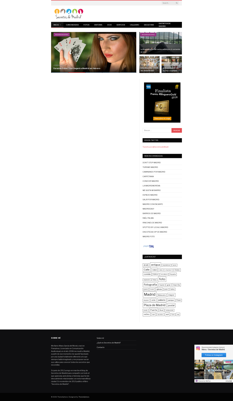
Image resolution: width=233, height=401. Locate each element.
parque (171, 300)
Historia (98, 25)
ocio (153, 300)
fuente (162, 285)
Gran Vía (176, 285)
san (153, 314)
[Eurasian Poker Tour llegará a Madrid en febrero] (93, 52)
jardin (166, 289)
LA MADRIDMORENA (151, 186)
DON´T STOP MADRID (152, 163)
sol (167, 314)
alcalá (146, 265)
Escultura (149, 25)
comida (147, 274)
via (178, 314)
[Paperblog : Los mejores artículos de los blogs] (149, 248)
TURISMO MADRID (150, 167)
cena (160, 270)
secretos (160, 314)
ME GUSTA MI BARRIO (152, 190)
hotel (152, 289)
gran (169, 285)
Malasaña (162, 295)
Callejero (134, 25)
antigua (155, 264)
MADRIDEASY (148, 209)
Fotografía (150, 284)
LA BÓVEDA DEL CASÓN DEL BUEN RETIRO (149, 69)
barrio (174, 265)
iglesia (159, 289)
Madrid (149, 294)
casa (154, 270)
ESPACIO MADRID (150, 195)
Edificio (155, 274)
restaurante (169, 310)
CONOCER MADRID (151, 181)
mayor (171, 295)
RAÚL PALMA (148, 218)
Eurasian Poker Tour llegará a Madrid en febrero (77, 68)
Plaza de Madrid (154, 305)
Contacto (100, 347)
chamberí (168, 270)
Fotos (86, 25)
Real (161, 310)
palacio (161, 300)
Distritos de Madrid (165, 24)
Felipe (154, 280)
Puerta (153, 310)
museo (146, 300)
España (173, 274)
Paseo (179, 300)
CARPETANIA (148, 176)
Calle (147, 269)
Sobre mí (100, 338)
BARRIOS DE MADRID (152, 213)
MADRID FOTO (149, 236)
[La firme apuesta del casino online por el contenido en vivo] (160, 43)
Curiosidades (72, 25)
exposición (147, 280)
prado (146, 310)
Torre (172, 314)
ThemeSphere (84, 397)
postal (171, 305)
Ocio (109, 25)
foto (162, 279)
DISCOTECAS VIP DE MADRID (155, 232)
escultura (164, 274)
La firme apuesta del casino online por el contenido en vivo (160, 51)
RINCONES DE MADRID (152, 223)
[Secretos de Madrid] (69, 13)
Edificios (121, 25)
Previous (55, 51)
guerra (146, 289)
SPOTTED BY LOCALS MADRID (155, 227)
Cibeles (177, 270)
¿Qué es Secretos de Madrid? (109, 343)
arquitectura (166, 265)
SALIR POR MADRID (151, 199)
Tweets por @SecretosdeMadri (156, 147)
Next (132, 51)
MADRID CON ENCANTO (153, 204)
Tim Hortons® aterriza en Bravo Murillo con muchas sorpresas (171, 68)
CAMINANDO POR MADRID (154, 172)
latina (172, 289)
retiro (146, 314)
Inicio (56, 25)
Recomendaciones (61, 34)
